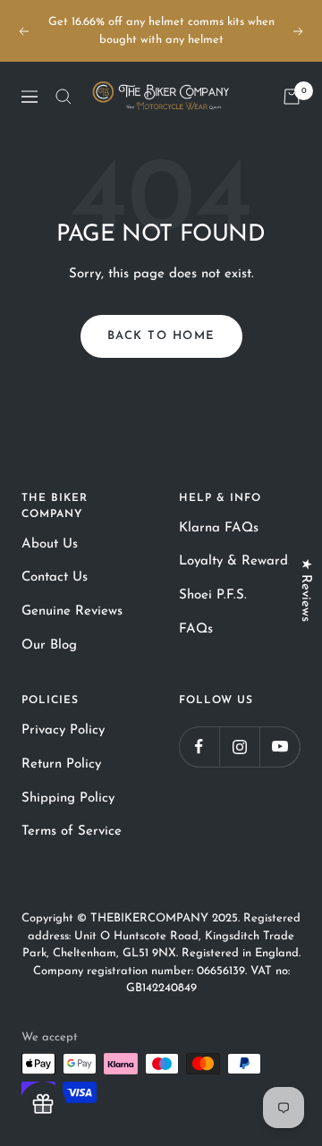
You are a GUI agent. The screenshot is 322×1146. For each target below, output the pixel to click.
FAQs (196, 629)
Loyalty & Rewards (236, 561)
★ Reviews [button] (305, 590)
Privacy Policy (63, 730)
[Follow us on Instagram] (239, 746)
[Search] (63, 97)
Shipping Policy (67, 798)
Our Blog (49, 645)
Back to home (161, 336)
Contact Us (54, 577)
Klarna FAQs (218, 528)
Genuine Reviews (72, 611)
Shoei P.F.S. (213, 595)
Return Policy (61, 764)
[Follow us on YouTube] (279, 746)
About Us (49, 544)
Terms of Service (71, 831)
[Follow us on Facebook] (199, 746)
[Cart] (292, 97)
